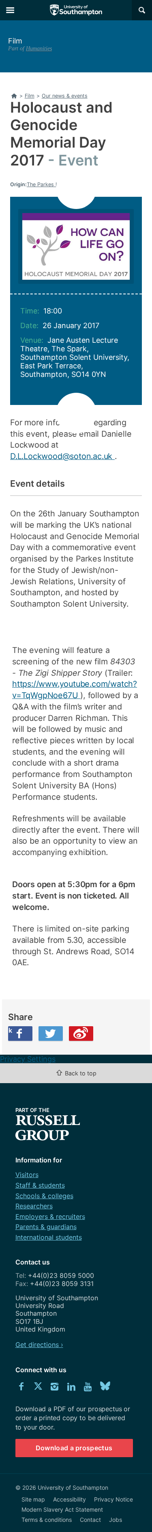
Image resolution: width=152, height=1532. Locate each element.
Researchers (34, 1206)
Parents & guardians (46, 1227)
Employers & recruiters (50, 1216)
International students (48, 1237)
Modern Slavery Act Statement (62, 1509)
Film (15, 41)
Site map (33, 1499)
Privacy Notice (113, 1499)
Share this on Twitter (51, 1033)
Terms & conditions (46, 1519)
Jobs (115, 1519)
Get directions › (39, 1344)
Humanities (39, 48)
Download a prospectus (74, 1448)
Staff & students (40, 1185)
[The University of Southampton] (76, 10)
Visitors (27, 1175)
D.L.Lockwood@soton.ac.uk (62, 456)
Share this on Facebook (10, 1030)
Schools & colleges (44, 1196)
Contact (90, 1519)
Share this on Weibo (81, 1033)
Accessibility (69, 1499)
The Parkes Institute (51, 184)
